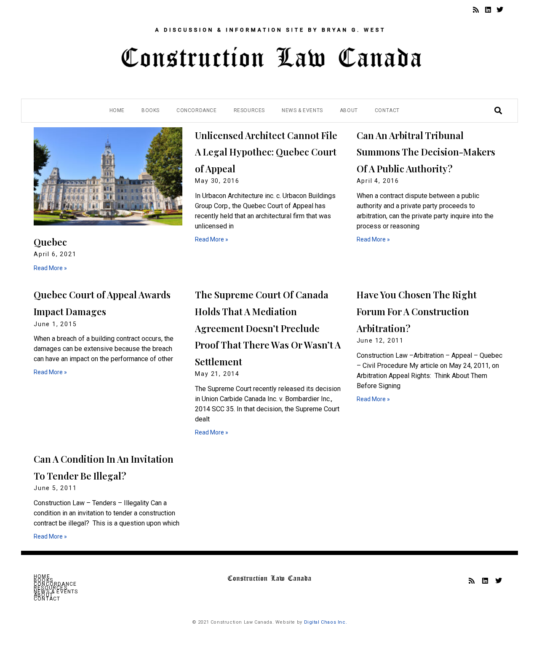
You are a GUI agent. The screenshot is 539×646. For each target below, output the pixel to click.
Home (117, 110)
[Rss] (475, 9)
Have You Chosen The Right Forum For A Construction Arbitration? (417, 311)
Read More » (50, 268)
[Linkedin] (488, 9)
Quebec (50, 242)
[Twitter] (499, 9)
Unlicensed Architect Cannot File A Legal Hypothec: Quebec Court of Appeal (266, 152)
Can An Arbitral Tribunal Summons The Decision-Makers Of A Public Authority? (426, 152)
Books (150, 110)
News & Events (302, 110)
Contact (387, 110)
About (349, 110)
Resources (249, 110)
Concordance (196, 110)
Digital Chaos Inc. (325, 622)
